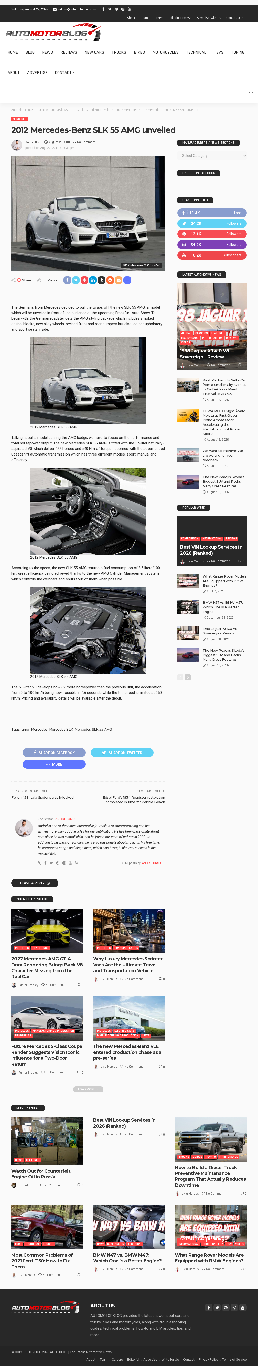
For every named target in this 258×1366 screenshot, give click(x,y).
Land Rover (186, 1239)
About (131, 18)
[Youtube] (212, 255)
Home (13, 52)
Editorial (133, 1359)
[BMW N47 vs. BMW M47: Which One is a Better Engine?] (129, 1227)
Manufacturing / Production (53, 1031)
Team (144, 18)
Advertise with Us (209, 18)
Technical (196, 52)
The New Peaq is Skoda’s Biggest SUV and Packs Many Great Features (223, 481)
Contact (63, 72)
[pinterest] (212, 234)
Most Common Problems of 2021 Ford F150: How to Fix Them (42, 1261)
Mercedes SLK (61, 729)
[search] (251, 93)
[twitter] (212, 223)
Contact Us (233, 18)
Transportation (126, 948)
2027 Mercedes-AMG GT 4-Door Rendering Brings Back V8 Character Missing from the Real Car (47, 967)
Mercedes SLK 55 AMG (93, 729)
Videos (185, 342)
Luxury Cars (190, 338)
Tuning (237, 52)
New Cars (94, 52)
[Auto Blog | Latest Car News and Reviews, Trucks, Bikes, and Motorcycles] (45, 1306)
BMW (100, 1244)
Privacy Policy (208, 1359)
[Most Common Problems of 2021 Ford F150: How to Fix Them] (47, 1227)
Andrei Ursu (33, 142)
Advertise (37, 72)
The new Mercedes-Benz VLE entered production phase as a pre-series (127, 1052)
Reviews (68, 52)
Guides (197, 1157)
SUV (229, 1244)
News (47, 52)
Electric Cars (124, 1031)
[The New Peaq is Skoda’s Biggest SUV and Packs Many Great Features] (188, 482)
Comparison (189, 538)
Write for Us (170, 1359)
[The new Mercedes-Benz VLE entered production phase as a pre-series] (129, 1018)
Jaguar (186, 333)
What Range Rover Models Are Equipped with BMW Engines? (224, 580)
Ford (18, 1244)
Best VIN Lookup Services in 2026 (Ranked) (211, 550)
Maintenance (228, 1157)
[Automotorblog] (53, 32)
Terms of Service (234, 1359)
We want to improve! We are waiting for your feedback (223, 455)
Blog (30, 52)
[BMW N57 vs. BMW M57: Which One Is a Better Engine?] (188, 607)
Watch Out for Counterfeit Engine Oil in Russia (40, 1174)
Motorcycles (165, 52)
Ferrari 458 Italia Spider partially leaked (42, 797)
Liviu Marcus (108, 979)
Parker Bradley (28, 985)
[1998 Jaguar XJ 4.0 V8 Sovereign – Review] (212, 326)
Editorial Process (180, 18)
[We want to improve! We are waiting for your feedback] (188, 455)
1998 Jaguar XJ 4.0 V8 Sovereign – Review (204, 353)
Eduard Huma (27, 1185)
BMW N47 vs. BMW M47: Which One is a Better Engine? (127, 1258)
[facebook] (212, 212)
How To (211, 1157)
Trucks (119, 52)
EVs (219, 52)
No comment (86, 142)
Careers (158, 18)
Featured (217, 333)
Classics (201, 333)
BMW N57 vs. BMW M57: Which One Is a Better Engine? (223, 607)
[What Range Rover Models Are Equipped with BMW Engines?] (188, 581)
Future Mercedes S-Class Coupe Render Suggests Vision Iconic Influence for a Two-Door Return (46, 1055)
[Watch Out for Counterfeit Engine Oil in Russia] (47, 1141)
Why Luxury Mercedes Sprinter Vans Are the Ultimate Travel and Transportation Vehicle (128, 965)
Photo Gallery (212, 338)
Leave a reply (32, 883)
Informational (212, 538)
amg (25, 729)
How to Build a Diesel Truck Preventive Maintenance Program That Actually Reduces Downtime (210, 1176)
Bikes (139, 52)
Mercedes (19, 119)
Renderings (41, 948)
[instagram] (212, 244)
